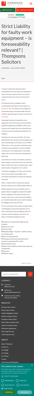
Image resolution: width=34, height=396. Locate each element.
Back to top (26, 263)
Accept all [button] (9, 392)
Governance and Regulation (10, 362)
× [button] (32, 365)
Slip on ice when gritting (10, 236)
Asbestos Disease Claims (9, 316)
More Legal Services (7, 331)
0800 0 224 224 (9, 286)
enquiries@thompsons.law (12, 292)
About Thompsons (7, 344)
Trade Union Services (8, 334)
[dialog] (17, 379)
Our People (4, 353)
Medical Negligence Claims (9, 313)
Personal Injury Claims (8, 307)
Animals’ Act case (8, 227)
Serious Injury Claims (8, 310)
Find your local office (10, 298)
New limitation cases (9, 244)
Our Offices (5, 356)
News (3, 78)
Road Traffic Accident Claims (10, 322)
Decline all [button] (24, 392)
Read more (24, 373)
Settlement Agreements (8, 328)
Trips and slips (7, 229)
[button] (17, 388)
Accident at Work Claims (9, 319)
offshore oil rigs (6, 108)
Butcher (26, 214)
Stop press (5, 251)
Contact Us (4, 347)
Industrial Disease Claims (9, 325)
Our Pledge (4, 350)
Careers (3, 359)
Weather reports (7, 253)
